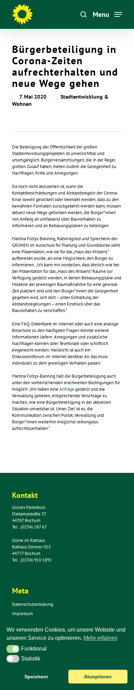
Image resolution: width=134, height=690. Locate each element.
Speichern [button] (36, 676)
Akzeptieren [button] (98, 676)
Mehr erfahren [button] (100, 638)
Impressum (22, 613)
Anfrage (67, 389)
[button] (13, 649)
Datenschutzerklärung (32, 604)
